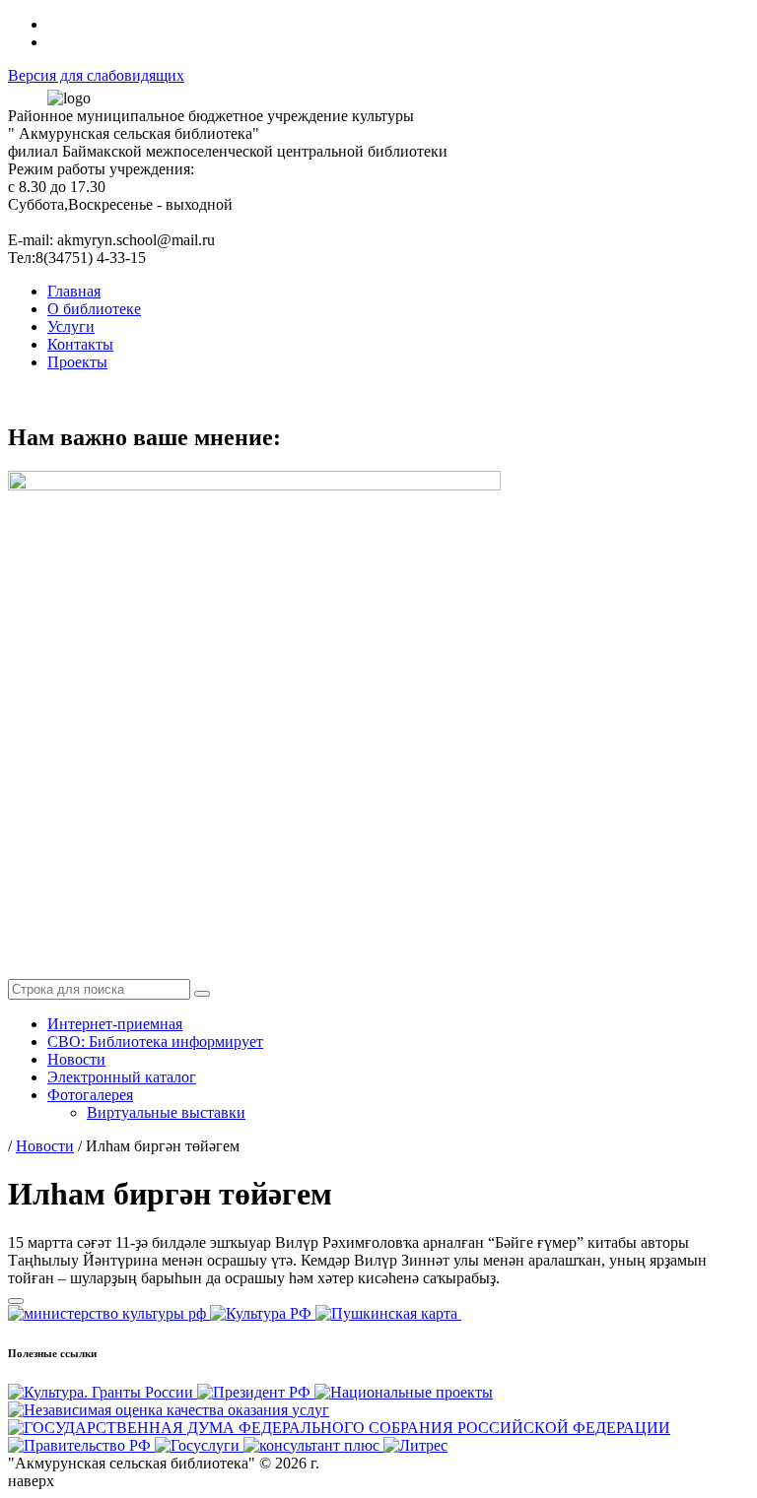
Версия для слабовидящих (96, 75)
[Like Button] (16, 1301)
